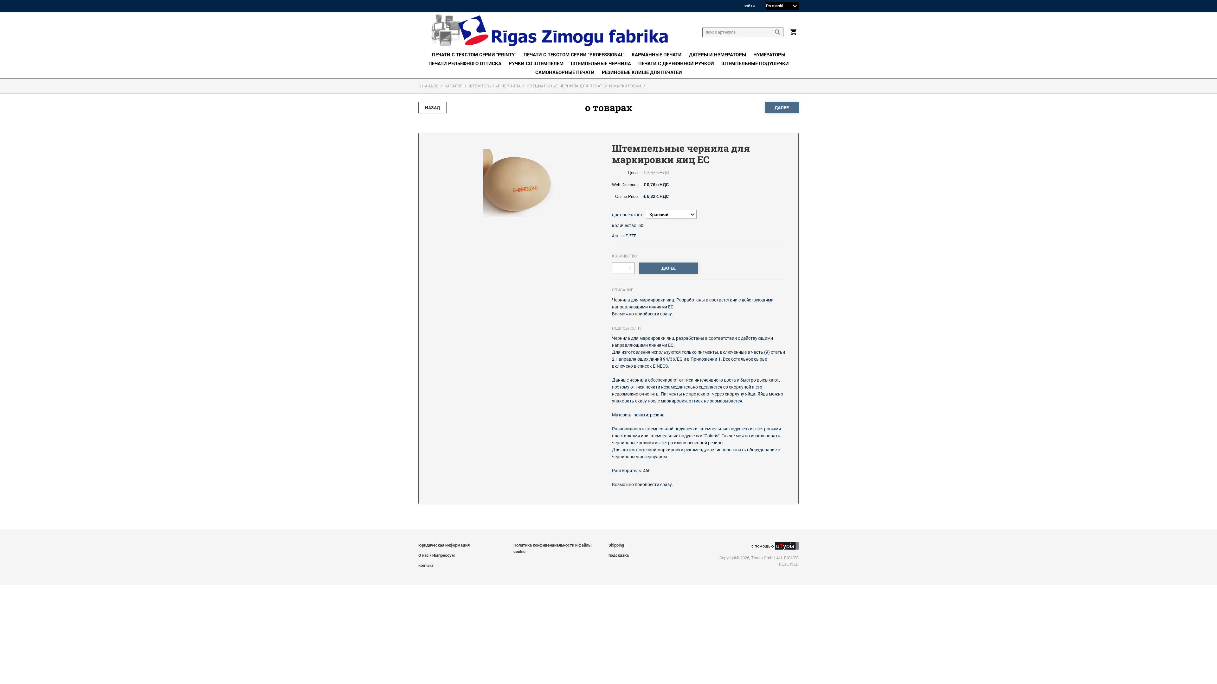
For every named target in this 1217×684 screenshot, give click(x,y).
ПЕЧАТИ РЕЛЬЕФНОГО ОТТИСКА (464, 63)
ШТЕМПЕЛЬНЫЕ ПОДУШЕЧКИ (755, 63)
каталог (454, 86)
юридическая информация (444, 545)
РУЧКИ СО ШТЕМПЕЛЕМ (536, 63)
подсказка (618, 555)
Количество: (625, 256)
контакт (426, 565)
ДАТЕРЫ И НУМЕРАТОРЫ (717, 55)
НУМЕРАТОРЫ (769, 55)
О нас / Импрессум (436, 555)
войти (749, 6)
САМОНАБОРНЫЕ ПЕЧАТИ (565, 72)
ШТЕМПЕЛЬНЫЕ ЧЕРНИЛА (601, 63)
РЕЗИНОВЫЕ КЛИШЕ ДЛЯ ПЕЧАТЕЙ (642, 72)
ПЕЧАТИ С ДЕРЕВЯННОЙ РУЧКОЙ (676, 63)
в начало (428, 86)
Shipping (616, 545)
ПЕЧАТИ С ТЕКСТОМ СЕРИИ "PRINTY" (474, 55)
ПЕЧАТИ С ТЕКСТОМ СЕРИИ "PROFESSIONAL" (574, 55)
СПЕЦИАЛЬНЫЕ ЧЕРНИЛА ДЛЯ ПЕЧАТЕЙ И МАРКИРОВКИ (584, 86)
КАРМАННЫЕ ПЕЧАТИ (657, 55)
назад (432, 107)
